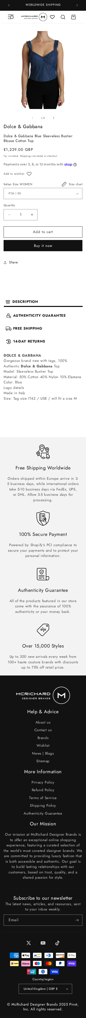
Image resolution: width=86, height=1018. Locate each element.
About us (43, 722)
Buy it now (43, 245)
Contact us (43, 730)
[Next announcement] (77, 5)
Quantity (9, 205)
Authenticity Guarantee (43, 813)
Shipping (25, 156)
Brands (43, 737)
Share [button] (13, 262)
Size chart (75, 184)
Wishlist (43, 745)
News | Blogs (43, 753)
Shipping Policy (43, 805)
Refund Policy (43, 790)
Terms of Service (43, 797)
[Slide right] (53, 118)
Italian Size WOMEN (18, 184)
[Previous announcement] (9, 5)
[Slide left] (32, 118)
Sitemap (43, 761)
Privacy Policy (43, 782)
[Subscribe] (77, 920)
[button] (10, 17)
